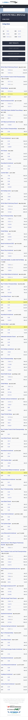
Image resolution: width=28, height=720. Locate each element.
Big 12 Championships (7, 215)
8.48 (9, 670)
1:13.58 (9, 364)
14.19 (9, 417)
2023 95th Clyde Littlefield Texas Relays (12, 110)
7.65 (8, 31)
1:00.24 (9, 270)
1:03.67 (9, 404)
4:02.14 (9, 239)
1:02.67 (9, 562)
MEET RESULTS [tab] (13, 43)
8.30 (9, 289)
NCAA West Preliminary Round (9, 67)
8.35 (9, 178)
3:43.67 (9, 425)
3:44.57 (9, 320)
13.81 (9, 386)
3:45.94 (9, 237)
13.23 (9, 103)
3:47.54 (9, 622)
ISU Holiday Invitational (7, 349)
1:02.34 (9, 224)
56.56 (9, 582)
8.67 (9, 536)
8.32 (9, 199)
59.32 (19, 36)
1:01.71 (9, 106)
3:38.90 (9, 146)
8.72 (9, 141)
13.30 (9, 70)
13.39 (9, 73)
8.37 (9, 286)
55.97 (9, 97)
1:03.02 (9, 420)
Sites (7, 700)
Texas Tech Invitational (7, 514)
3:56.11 (9, 529)
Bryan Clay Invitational (7, 250)
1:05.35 (9, 379)
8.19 (19, 34)
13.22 (9, 206)
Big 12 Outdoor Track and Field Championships (13, 551)
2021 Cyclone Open (6, 460)
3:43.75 (9, 565)
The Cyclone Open (6, 523)
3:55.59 (9, 187)
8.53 (9, 342)
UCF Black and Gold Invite (8, 122)
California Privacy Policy (15, 699)
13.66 (9, 576)
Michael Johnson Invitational (9, 398)
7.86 (9, 175)
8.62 (9, 539)
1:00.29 (9, 256)
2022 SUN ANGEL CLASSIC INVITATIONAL (12, 260)
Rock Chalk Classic (6, 374)
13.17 (9, 81)
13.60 (9, 361)
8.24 (9, 305)
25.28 (9, 352)
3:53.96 (9, 159)
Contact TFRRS (20, 700)
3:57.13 (9, 395)
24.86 (9, 196)
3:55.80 (9, 485)
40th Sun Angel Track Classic (9, 598)
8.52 (9, 510)
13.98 (9, 559)
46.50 (9, 118)
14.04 (9, 588)
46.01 (9, 422)
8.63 (9, 677)
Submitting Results (13, 700)
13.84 (9, 601)
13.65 (9, 547)
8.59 (9, 339)
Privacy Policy (6, 699)
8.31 (9, 307)
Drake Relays (4, 88)
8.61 (9, 434)
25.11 (9, 441)
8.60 (9, 526)
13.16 (9, 91)
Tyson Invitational (6, 138)
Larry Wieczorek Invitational (8, 533)
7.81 (9, 299)
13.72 (9, 556)
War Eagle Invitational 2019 (8, 586)
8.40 (9, 144)
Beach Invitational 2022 (7, 243)
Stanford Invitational (6, 613)
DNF (9, 184)
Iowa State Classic (6, 296)
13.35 (9, 115)
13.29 (9, 267)
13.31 (9, 84)
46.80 (9, 579)
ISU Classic (4, 150)
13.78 (9, 401)
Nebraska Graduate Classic (8, 336)
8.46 (9, 169)
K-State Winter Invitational (8, 479)
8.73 (9, 686)
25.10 (9, 504)
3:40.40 (9, 227)
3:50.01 (9, 609)
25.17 (9, 453)
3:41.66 (9, 392)
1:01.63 (9, 212)
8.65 (9, 645)
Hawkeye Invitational (7, 674)
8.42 (9, 332)
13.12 (8, 36)
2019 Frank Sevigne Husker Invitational (11, 649)
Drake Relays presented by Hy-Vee (10, 568)
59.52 (9, 234)
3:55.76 (9, 497)
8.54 (9, 446)
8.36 (9, 181)
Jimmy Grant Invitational (8, 684)
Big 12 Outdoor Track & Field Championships (13, 76)
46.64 (9, 367)
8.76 (9, 654)
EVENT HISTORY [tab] (14, 48)
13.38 (9, 209)
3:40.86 (9, 370)
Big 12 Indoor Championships (9, 128)
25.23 (9, 166)
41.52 (8, 34)
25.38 (9, 463)
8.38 (9, 330)
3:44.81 (9, 410)
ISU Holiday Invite (6, 191)
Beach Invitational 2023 (7, 100)
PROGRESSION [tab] (13, 59)
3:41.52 (9, 292)
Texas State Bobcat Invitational (9, 274)
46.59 (9, 607)
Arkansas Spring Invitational (8, 626)
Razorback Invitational (7, 163)
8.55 (9, 507)
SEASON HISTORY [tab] (13, 53)
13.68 (9, 218)
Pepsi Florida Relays (6, 414)
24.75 (19, 31)
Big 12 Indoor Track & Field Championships (12, 429)
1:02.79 (9, 604)
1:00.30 (9, 124)
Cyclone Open (5, 172)
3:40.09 (9, 310)
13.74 (9, 573)
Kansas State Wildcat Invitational (10, 469)
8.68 (9, 475)
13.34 (9, 277)
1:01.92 (9, 591)
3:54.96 (9, 594)
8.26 (9, 131)
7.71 (9, 193)
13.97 (9, 629)
